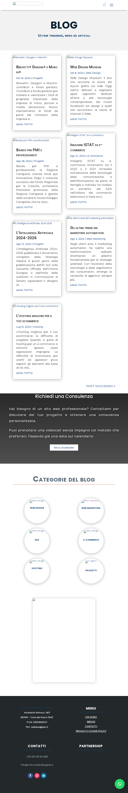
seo (37, 539)
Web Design (93, 72)
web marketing (91, 508)
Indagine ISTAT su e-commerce (86, 147)
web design (37, 507)
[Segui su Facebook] (30, 775)
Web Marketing (95, 238)
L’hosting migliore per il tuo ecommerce (34, 318)
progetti (91, 570)
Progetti (38, 78)
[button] (120, 784)
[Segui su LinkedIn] (43, 775)
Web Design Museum (85, 67)
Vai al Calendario (64, 447)
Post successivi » (100, 386)
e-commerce (91, 539)
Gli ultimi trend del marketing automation (87, 230)
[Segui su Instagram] (37, 775)
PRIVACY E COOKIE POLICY (91, 731)
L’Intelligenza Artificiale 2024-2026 (34, 235)
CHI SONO (91, 717)
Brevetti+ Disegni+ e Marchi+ (37, 69)
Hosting (38, 326)
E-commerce (95, 155)
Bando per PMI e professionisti (29, 152)
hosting (37, 568)
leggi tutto (24, 124)
